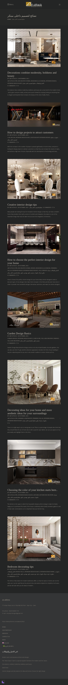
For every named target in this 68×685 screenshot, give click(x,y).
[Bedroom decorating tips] (34, 538)
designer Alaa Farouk (38, 81)
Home (9, 19)
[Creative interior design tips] (34, 179)
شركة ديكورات (38, 273)
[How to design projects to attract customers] (34, 114)
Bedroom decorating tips (20, 566)
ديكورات (56, 137)
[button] (3, 682)
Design (33, 268)
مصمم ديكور (31, 273)
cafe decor (11, 137)
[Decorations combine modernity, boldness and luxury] (34, 48)
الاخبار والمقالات (40, 83)
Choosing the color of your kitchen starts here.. (32, 489)
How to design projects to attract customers (30, 132)
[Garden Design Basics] (34, 310)
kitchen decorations (46, 495)
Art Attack (13, 78)
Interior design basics (14, 83)
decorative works (24, 81)
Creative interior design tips (22, 204)
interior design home (47, 571)
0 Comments (11, 85)
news (4, 639)
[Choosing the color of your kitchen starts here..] (34, 462)
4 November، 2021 (23, 78)
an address (6, 600)
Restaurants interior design (40, 137)
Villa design (43, 270)
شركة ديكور (39, 420)
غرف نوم (36, 574)
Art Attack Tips (12, 81)
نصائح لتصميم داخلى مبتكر (29, 83)
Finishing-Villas (38, 418)
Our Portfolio (7, 630)
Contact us (6, 636)
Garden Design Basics (19, 333)
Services (5, 633)
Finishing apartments (25, 418)
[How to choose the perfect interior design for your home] (34, 239)
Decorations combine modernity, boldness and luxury (17, 664)
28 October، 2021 (23, 135)
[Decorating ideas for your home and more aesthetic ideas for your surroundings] (34, 382)
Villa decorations (13, 340)
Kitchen (36, 495)
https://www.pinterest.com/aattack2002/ (13, 621)
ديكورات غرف (50, 574)
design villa (20, 571)
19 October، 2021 (23, 569)
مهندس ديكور (24, 273)
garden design (12, 338)
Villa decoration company (50, 338)
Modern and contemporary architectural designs (15, 657)
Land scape (37, 338)
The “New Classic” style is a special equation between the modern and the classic (24, 661)
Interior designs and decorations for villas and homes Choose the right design (23, 671)
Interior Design (51, 81)
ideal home (5, 667)
